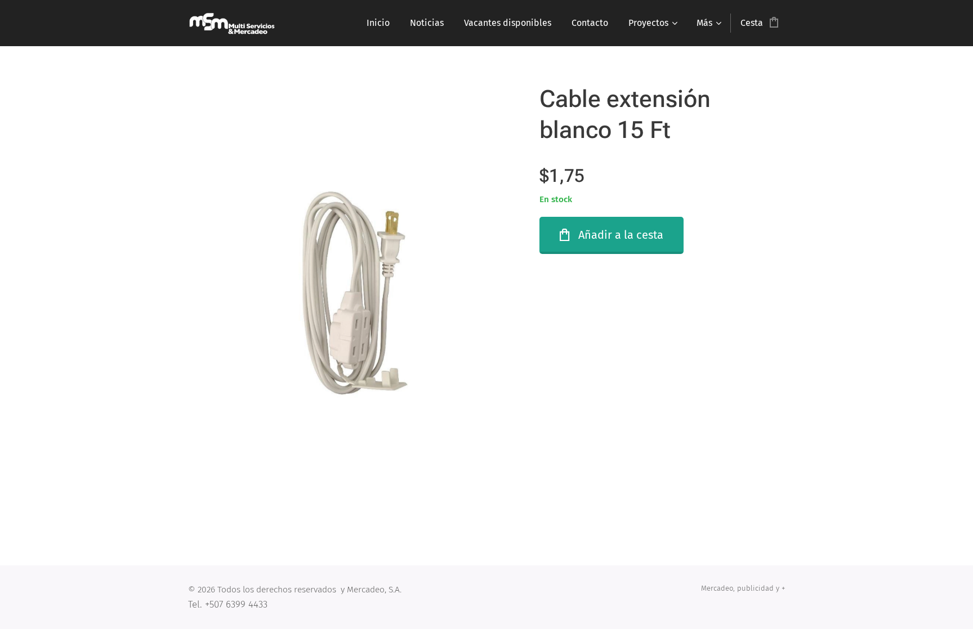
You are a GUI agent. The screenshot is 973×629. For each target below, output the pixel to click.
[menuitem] (378, 23)
